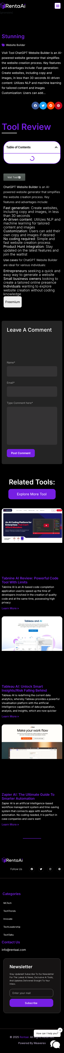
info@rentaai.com (14, 949)
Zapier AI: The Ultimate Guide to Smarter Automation (28, 796)
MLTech (7, 903)
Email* (11, 382)
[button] (58, 6)
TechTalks (8, 934)
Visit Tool (13, 177)
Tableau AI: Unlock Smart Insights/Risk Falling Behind (24, 688)
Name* (11, 362)
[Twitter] (41, 869)
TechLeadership (11, 926)
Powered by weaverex (32, 1043)
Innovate (7, 918)
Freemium (12, 302)
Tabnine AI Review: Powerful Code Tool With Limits (30, 580)
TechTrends (9, 911)
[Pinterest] (59, 869)
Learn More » (10, 608)
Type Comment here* (20, 403)
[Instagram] (50, 869)
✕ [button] (60, 1030)
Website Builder (15, 45)
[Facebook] (32, 869)
